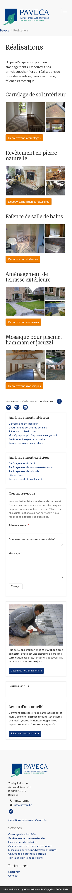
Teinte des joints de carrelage (26, 443)
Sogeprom (14, 871)
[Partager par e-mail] (25, 407)
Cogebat (13, 875)
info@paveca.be (23, 804)
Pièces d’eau (16, 475)
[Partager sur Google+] (17, 407)
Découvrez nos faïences (23, 259)
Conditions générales (20, 820)
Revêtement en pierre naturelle (27, 439)
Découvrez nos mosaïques (24, 386)
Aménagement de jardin (22, 463)
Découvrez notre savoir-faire (26, 670)
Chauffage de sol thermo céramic (28, 427)
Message (15, 553)
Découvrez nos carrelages (24, 138)
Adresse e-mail (19, 525)
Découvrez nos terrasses (23, 322)
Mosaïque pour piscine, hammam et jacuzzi (33, 435)
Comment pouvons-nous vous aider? (33, 539)
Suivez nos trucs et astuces (25, 733)
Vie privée (41, 820)
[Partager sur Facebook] (59, 401)
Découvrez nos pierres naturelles (28, 201)
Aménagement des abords (24, 471)
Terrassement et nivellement (25, 478)
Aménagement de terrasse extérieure (30, 467)
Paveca (4, 30)
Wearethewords (33, 889)
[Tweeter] (8, 407)
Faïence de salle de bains (23, 431)
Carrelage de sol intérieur (23, 423)
